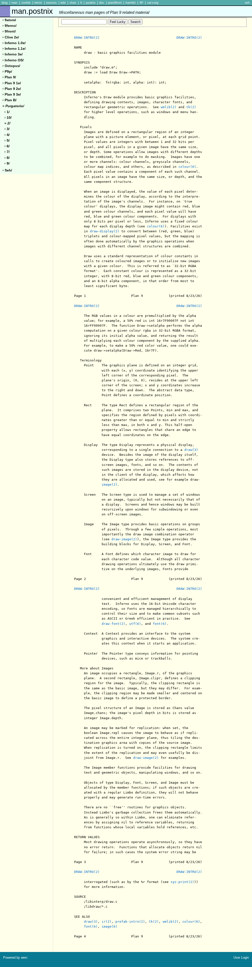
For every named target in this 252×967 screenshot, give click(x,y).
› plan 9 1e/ (11, 83)
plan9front (115, 2)
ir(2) (106, 921)
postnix (90, 2)
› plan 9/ (9, 77)
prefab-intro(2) (130, 921)
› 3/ (7, 129)
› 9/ (7, 163)
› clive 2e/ (10, 37)
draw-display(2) (104, 231)
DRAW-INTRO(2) (87, 37)
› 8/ (7, 158)
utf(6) (135, 624)
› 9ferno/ (9, 26)
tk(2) (191, 107)
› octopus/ (11, 66)
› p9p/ (7, 71)
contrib (26, 2)
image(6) (109, 926)
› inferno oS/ (13, 60)
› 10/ (8, 117)
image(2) (109, 484)
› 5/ (7, 140)
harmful (131, 2)
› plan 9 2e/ (11, 89)
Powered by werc (15, 957)
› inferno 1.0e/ (14, 43)
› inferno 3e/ (12, 54)
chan (73, 2)
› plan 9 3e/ (11, 94)
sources (51, 2)
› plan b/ (9, 100)
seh (247, 2)
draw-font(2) (113, 624)
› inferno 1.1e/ (14, 49)
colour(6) (187, 167)
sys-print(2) (182, 882)
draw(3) (191, 450)
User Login (241, 957)
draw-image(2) (124, 539)
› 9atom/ (9, 20)
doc (101, 2)
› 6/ (7, 146)
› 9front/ (9, 31)
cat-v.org (152, 2)
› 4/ (7, 135)
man (14, 2)
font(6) (160, 624)
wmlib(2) (168, 107)
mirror (38, 2)
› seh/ (7, 170)
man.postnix (80, 11)
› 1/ (7, 112)
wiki (63, 2)
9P (141, 2)
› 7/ (7, 152)
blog (5, 2)
